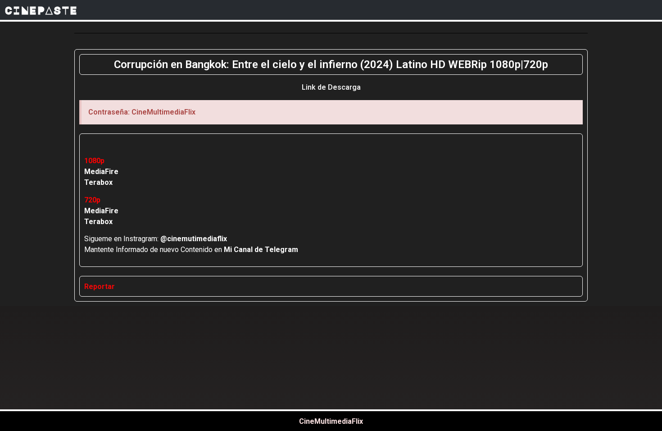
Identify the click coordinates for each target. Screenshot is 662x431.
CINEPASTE (41, 10)
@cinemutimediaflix (193, 238)
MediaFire (101, 171)
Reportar (99, 286)
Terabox (98, 182)
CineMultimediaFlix (331, 421)
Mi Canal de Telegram (261, 249)
